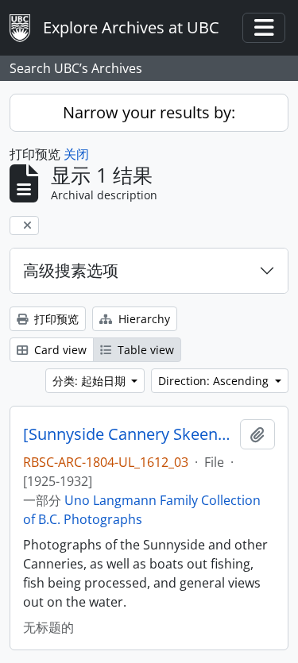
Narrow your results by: (149, 112)
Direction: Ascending (215, 380)
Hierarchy (142, 318)
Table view (144, 349)
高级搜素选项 (70, 270)
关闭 (76, 154)
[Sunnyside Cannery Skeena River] (128, 434)
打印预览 (55, 318)
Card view (59, 349)
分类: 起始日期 (90, 380)
